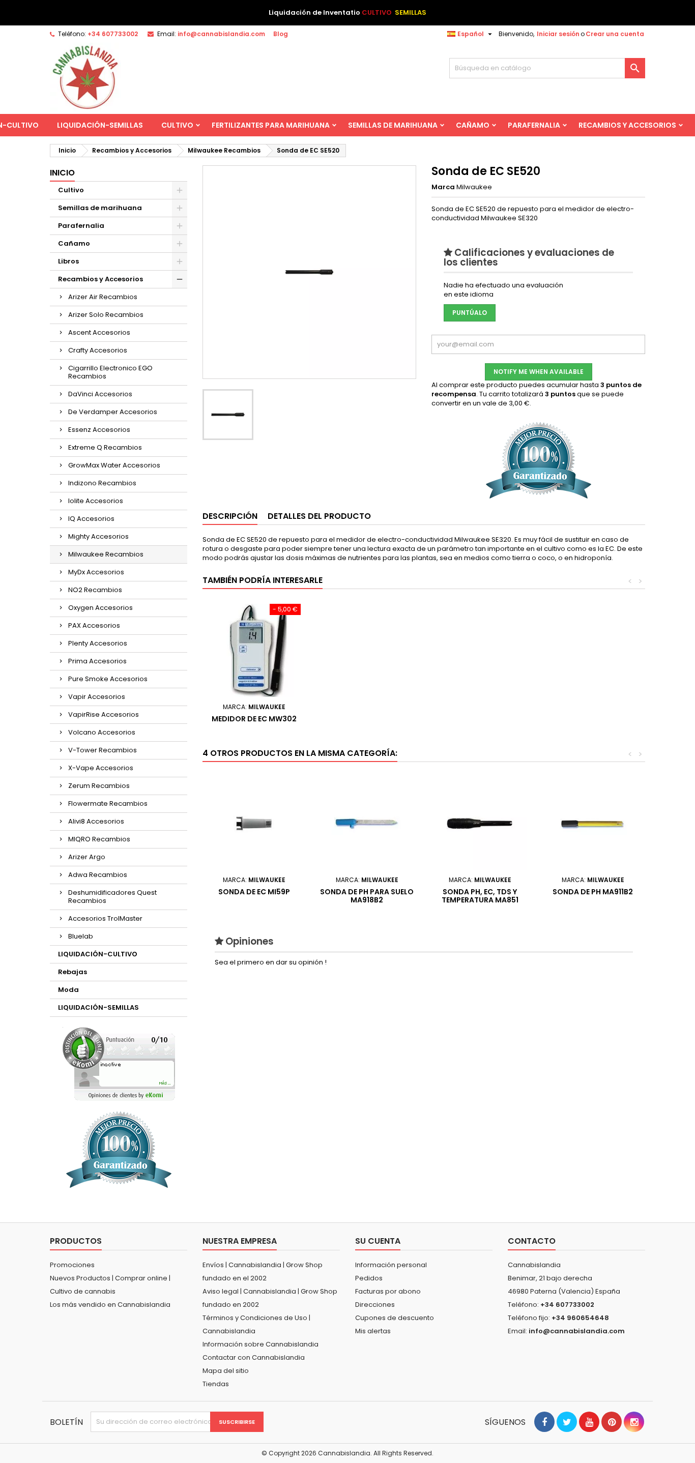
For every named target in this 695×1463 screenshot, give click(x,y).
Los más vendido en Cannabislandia (110, 1304)
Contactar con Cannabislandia (253, 1357)
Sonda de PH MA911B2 (593, 892)
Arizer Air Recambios (102, 297)
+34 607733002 (113, 34)
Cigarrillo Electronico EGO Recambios (110, 372)
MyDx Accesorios (96, 572)
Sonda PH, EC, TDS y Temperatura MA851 (480, 896)
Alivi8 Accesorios (96, 821)
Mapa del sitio (225, 1371)
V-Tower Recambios (102, 750)
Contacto (532, 1241)
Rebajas (72, 972)
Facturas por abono (388, 1291)
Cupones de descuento (394, 1318)
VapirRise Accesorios (103, 714)
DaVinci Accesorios (100, 394)
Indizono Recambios (102, 483)
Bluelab (80, 936)
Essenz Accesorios (99, 429)
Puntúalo (469, 312)
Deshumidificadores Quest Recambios (112, 896)
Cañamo (472, 125)
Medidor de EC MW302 (254, 719)
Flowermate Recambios (108, 803)
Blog (280, 34)
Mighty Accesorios (98, 536)
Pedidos (369, 1278)
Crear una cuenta (615, 34)
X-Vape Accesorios (100, 768)
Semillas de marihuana (393, 125)
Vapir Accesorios (96, 696)
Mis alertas (373, 1331)
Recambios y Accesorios (627, 125)
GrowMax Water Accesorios (114, 465)
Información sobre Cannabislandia (260, 1344)
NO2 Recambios (95, 590)
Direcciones (375, 1304)
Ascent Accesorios (99, 332)
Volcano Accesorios (101, 732)
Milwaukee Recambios (105, 554)
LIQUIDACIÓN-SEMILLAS (100, 125)
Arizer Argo (86, 857)
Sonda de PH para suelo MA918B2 (367, 896)
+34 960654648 (580, 1318)
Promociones (72, 1265)
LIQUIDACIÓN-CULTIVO (97, 954)
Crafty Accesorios (97, 350)
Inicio (62, 173)
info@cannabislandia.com (221, 34)
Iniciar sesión (558, 34)
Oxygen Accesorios (100, 607)
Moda (68, 989)
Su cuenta (377, 1241)
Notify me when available (539, 371)
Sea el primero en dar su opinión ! (271, 962)
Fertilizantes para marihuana (271, 125)
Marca (443, 187)
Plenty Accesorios (97, 643)
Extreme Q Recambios (105, 447)
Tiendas (215, 1384)
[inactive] (119, 1064)
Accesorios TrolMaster (105, 918)
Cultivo (177, 125)
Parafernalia (534, 125)
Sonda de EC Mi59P (254, 892)
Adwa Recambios (97, 875)
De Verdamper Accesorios (112, 412)
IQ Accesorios (91, 518)
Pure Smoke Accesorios (108, 679)
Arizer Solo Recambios (105, 314)
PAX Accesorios (94, 625)
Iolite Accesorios (95, 501)
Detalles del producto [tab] (319, 516)
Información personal (391, 1265)
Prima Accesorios (97, 661)
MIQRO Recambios (99, 839)
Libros (68, 261)
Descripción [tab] (229, 516)
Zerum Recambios (99, 786)
